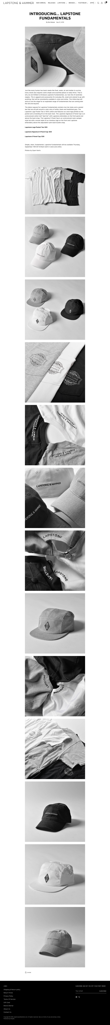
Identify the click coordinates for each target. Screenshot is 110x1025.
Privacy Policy (8, 996)
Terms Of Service (9, 999)
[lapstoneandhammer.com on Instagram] (77, 997)
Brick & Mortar (8, 1006)
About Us (7, 1009)
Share (29, 972)
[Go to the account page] (102, 3)
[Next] (95, 3)
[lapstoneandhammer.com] (19, 3)
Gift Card (7, 1002)
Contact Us (7, 1012)
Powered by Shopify (9, 1018)
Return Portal (8, 993)
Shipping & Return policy (12, 989)
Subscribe (102, 991)
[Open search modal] (98, 3)
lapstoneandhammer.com (21, 1017)
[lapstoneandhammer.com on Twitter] (79, 997)
